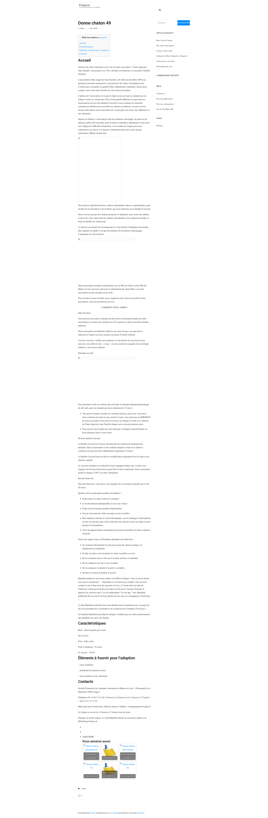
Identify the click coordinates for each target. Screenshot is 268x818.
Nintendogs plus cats (164, 66)
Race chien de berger (164, 40)
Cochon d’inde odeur (164, 50)
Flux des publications (164, 98)
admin (82, 28)
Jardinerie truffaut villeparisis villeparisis (171, 56)
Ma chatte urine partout (165, 45)
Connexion (160, 93)
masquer (103, 37)
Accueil (82, 43)
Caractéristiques (86, 46)
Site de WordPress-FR (164, 109)
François (84, 5)
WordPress (140, 813)
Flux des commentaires (165, 104)
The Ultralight (114, 813)
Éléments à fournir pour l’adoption (94, 50)
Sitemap (159, 125)
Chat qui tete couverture (165, 61)
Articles (83, 788)
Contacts (83, 53)
